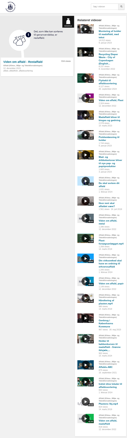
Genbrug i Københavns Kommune (106, 323)
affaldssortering (26, 71)
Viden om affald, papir (111, 283)
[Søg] (121, 6)
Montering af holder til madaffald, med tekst (110, 34)
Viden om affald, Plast (111, 100)
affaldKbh (13, 71)
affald (5, 71)
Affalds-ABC (106, 367)
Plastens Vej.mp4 (108, 403)
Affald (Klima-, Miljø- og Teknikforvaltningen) (22, 65)
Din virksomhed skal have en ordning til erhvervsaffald (110, 263)
